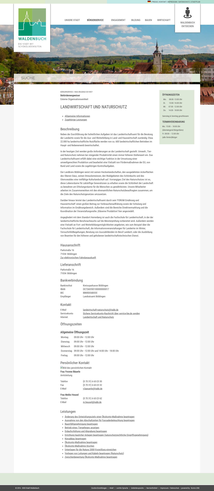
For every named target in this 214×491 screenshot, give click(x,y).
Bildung (135, 20)
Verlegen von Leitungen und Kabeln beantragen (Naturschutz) (94, 453)
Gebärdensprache (137, 488)
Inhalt (111, 488)
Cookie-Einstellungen (99, 488)
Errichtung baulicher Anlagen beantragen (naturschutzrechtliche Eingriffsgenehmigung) (106, 435)
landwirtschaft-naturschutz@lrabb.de (100, 309)
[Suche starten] (196, 78)
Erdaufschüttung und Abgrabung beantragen (86, 431)
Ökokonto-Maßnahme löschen (79, 445)
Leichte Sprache (122, 488)
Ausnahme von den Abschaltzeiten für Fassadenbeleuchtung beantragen (100, 420)
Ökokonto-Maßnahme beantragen (81, 442)
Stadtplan (195, 2)
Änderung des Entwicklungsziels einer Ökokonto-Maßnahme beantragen (99, 416)
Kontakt (162, 2)
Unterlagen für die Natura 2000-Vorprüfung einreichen (90, 449)
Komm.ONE (195, 488)
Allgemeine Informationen (77, 116)
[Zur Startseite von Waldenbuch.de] (32, 28)
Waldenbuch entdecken (187, 24)
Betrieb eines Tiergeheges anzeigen (82, 427)
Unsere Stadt (72, 20)
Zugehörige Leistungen (76, 119)
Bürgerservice (95, 20)
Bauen (148, 20)
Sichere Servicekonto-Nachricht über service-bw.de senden (111, 313)
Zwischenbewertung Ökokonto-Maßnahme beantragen (91, 457)
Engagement (118, 20)
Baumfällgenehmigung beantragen (81, 423)
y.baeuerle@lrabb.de (92, 388)
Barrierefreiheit (152, 488)
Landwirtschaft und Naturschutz (98, 317)
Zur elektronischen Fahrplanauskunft (78, 257)
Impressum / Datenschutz (179, 2)
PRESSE (155, 2)
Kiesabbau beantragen (75, 438)
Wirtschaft (163, 20)
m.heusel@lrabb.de (92, 402)
